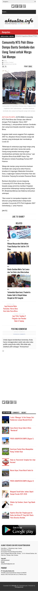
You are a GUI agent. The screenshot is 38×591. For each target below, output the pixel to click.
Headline (6, 62)
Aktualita (14, 585)
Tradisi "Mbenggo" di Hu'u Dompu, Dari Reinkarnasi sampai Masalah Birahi (22, 418)
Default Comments (19, 331)
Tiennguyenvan (19, 587)
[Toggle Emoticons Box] (3, 351)
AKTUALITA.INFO (8, 117)
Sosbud (11, 62)
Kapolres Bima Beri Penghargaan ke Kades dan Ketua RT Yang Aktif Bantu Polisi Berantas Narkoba (21, 515)
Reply (5, 60)
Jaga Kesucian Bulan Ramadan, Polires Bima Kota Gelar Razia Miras (10, 308)
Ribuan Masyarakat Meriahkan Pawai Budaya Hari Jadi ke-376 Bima (18, 246)
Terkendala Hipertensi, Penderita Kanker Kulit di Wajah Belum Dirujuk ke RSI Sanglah (18, 295)
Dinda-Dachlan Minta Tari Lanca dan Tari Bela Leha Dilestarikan (18, 270)
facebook (16, 6)
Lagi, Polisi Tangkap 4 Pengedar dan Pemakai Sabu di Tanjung (19, 318)
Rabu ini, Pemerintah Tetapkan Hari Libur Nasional (23, 461)
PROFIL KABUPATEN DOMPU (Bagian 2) (22, 481)
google (20, 6)
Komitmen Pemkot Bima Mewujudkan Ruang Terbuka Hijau (21, 450)
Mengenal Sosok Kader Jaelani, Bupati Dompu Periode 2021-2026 (21, 492)
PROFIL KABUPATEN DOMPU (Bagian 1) (21, 438)
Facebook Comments (19, 334)
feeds (24, 6)
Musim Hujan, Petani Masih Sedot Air (21, 470)
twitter (13, 6)
